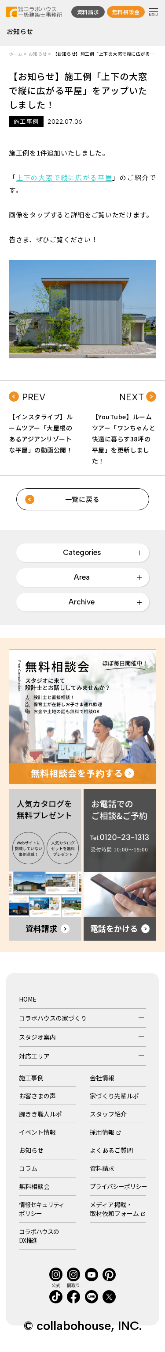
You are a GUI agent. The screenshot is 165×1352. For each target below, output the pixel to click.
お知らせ (38, 53)
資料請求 (102, 1168)
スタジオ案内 (37, 1037)
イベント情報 (37, 1132)
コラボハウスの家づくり (53, 1018)
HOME (28, 999)
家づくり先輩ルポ (114, 1095)
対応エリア (34, 1056)
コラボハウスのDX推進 (39, 1236)
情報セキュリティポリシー (41, 1209)
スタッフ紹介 (108, 1113)
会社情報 (102, 1077)
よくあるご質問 (111, 1150)
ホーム (16, 53)
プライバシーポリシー (118, 1186)
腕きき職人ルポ (40, 1113)
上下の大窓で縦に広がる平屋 (64, 177)
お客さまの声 (37, 1095)
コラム (28, 1168)
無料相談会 (34, 1186)
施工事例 (31, 1077)
